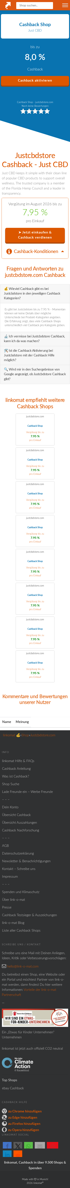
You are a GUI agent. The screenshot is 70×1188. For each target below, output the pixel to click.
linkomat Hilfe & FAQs (18, 761)
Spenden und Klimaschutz (20, 892)
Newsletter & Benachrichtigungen (26, 861)
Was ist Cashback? (15, 776)
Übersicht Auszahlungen (19, 822)
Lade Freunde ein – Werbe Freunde (27, 792)
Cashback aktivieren (35, 80)
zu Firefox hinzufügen (24, 1124)
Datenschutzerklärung (18, 853)
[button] (7, 1148)
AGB (5, 846)
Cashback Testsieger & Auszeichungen (29, 915)
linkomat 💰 (11, 735)
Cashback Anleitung (16, 769)
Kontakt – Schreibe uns (18, 869)
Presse (6, 907)
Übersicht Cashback (16, 815)
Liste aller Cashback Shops (21, 930)
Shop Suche (10, 784)
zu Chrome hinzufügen (25, 1111)
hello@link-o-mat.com (22, 966)
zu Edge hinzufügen (22, 1117)
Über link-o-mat (13, 900)
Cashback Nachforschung (20, 830)
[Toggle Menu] (65, 5)
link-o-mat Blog (13, 923)
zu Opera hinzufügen (23, 1130)
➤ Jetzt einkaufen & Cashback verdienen (35, 235)
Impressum (10, 876)
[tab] (35, 251)
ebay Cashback (13, 1088)
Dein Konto (10, 807)
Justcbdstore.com (42, 735)
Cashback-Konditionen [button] (36, 251)
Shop (25, 735)
